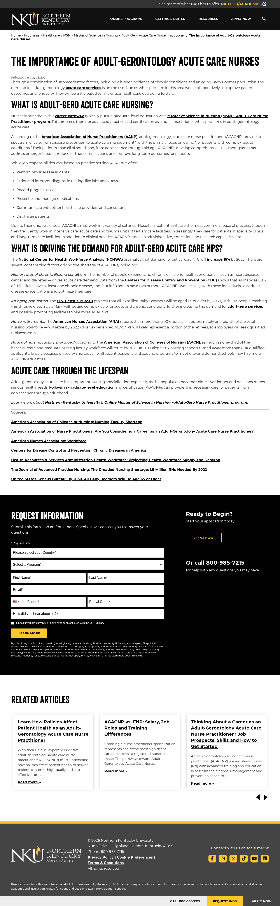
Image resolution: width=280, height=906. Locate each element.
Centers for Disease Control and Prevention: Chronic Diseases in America (78, 450)
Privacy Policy (101, 857)
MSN (66, 35)
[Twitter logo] (233, 858)
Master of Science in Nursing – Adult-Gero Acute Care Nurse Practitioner (129, 35)
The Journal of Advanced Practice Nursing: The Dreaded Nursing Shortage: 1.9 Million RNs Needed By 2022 (109, 470)
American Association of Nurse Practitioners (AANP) (90, 137)
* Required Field (21, 543)
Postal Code (99, 602)
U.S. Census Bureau (75, 301)
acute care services (83, 88)
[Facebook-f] (212, 858)
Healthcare (51, 35)
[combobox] (87, 565)
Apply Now (241, 19)
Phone (33, 602)
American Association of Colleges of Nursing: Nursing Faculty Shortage (76, 422)
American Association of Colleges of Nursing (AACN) (152, 342)
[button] (264, 18)
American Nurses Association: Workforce (48, 441)
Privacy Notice (89, 655)
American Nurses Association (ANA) (86, 321)
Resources (208, 19)
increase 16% (218, 259)
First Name (22, 578)
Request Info (225, 901)
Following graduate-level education (82, 387)
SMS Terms (104, 655)
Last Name (98, 578)
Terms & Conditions (106, 863)
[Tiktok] (244, 858)
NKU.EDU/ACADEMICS (241, 4)
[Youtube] (254, 858)
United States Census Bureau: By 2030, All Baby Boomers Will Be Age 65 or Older (86, 479)
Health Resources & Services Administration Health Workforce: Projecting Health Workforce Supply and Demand (115, 460)
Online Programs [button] (126, 19)
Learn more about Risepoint (127, 655)
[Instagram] (223, 858)
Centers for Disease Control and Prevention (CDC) (171, 280)
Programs (32, 35)
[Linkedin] (265, 858)
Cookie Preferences (135, 857)
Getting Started (170, 19)
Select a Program (27, 564)
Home (16, 35)
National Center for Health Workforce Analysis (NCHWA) (71, 259)
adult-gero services (245, 306)
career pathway (69, 116)
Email (18, 590)
